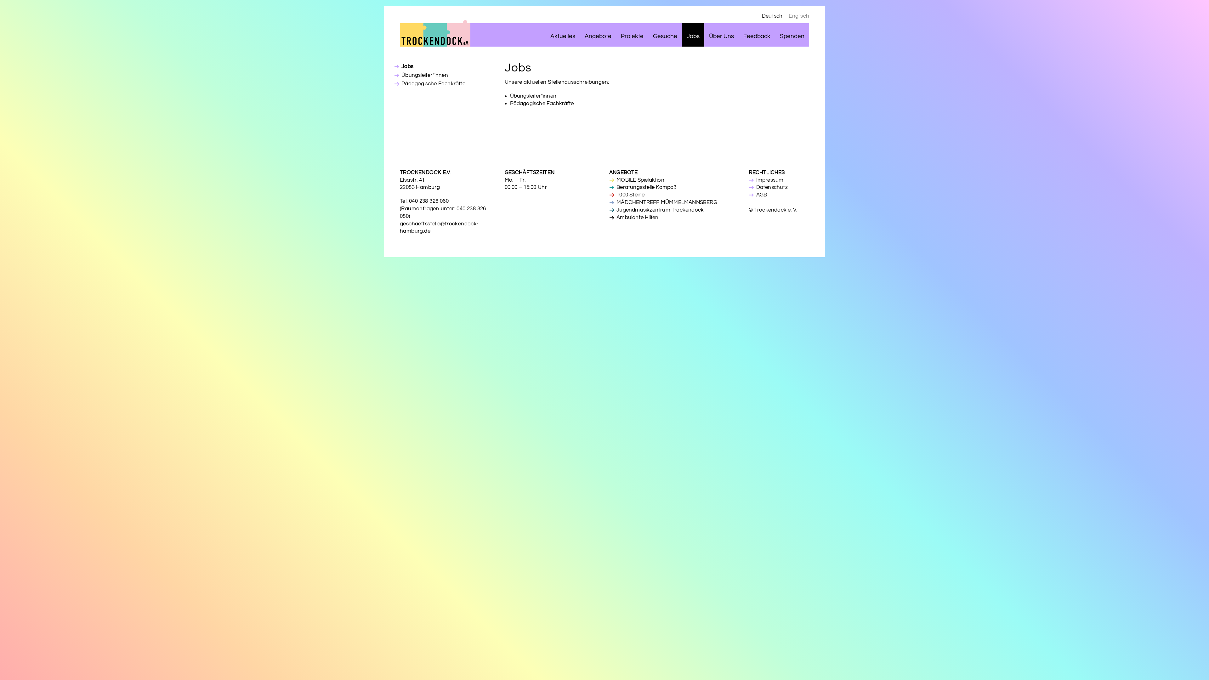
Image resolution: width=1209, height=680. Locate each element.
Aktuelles (562, 36)
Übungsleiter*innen (424, 75)
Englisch (799, 16)
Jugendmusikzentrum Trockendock (660, 210)
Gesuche (665, 36)
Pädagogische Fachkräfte (433, 84)
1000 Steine (630, 195)
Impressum (769, 180)
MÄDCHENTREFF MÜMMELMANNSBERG (666, 202)
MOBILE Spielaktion (640, 180)
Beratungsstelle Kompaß (646, 187)
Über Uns (721, 36)
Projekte (632, 36)
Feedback (756, 36)
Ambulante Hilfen (637, 217)
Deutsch (772, 16)
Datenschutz (771, 187)
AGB (761, 195)
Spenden (792, 36)
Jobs (693, 36)
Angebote (598, 36)
